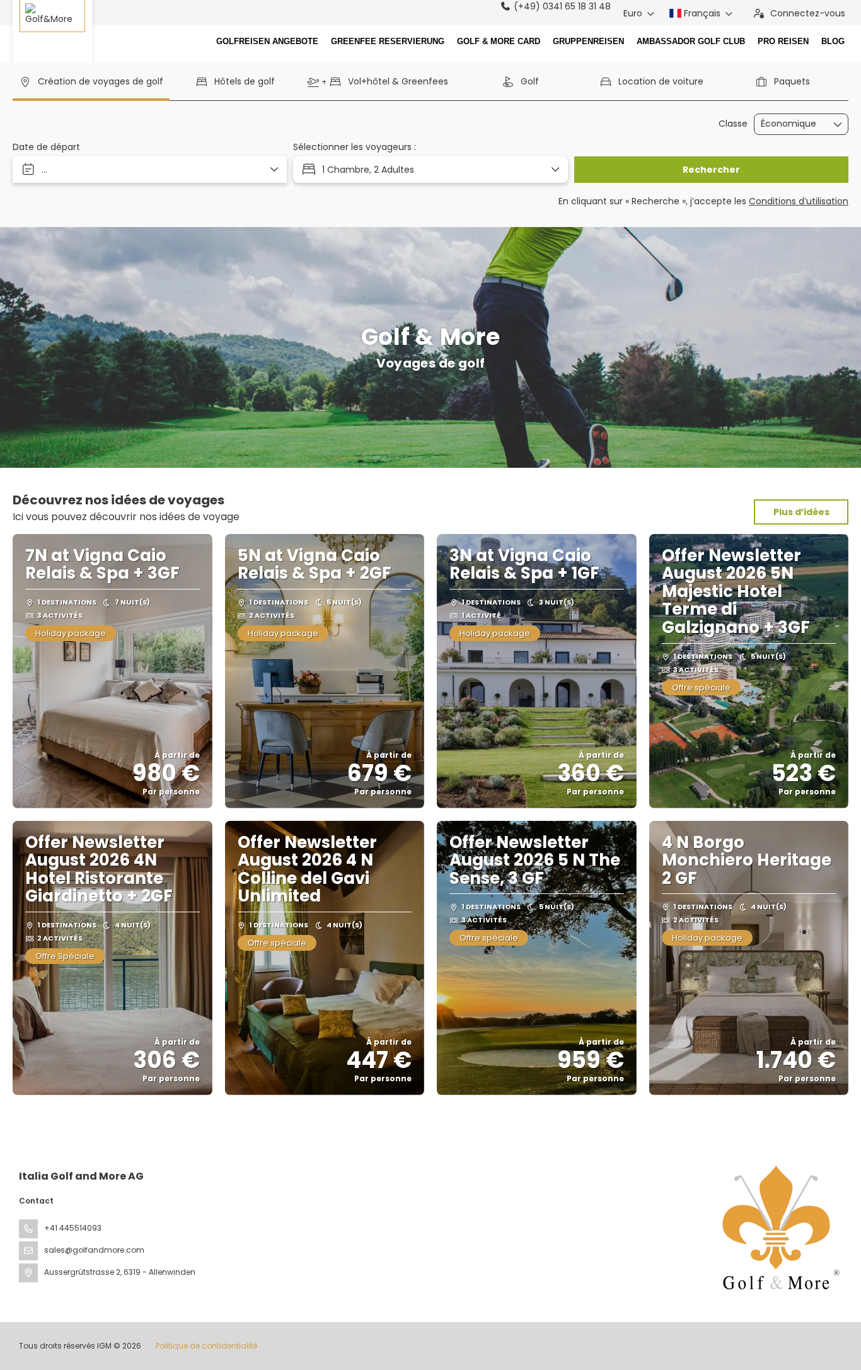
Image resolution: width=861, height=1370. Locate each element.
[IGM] (778, 1227)
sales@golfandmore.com (94, 1250)
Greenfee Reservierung (387, 41)
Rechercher (711, 169)
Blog (833, 41)
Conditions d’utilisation (798, 201)
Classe (733, 124)
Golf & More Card (498, 41)
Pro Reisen (783, 41)
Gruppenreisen (588, 41)
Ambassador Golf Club (691, 41)
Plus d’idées (801, 512)
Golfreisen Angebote (267, 41)
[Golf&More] (52, 34)
